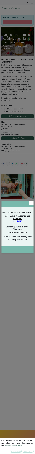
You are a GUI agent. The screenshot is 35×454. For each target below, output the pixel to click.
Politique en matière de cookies (13, 445)
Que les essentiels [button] (16, 451)
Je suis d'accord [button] (28, 451)
